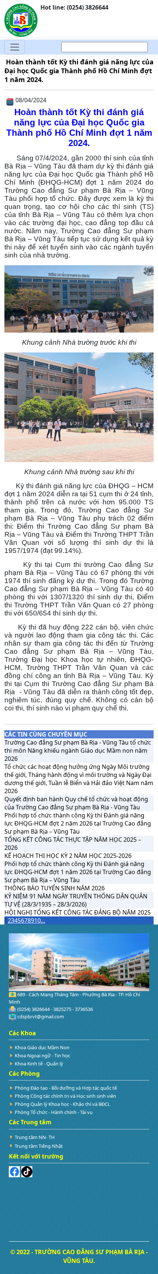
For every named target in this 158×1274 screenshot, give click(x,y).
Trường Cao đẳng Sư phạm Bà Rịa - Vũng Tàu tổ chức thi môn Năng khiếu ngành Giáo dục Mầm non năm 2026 (77, 750)
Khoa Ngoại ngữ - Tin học (42, 1055)
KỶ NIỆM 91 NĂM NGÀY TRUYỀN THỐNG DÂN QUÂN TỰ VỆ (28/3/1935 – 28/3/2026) (75, 900)
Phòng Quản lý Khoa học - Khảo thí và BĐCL (62, 1104)
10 (37, 920)
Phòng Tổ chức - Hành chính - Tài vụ (54, 1112)
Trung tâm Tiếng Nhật (39, 1146)
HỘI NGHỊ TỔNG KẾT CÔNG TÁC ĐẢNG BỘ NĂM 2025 (77, 912)
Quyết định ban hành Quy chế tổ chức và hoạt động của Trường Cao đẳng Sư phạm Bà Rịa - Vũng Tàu (76, 803)
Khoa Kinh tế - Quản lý (39, 1063)
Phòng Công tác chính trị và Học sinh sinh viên (65, 1096)
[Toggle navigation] (14, 47)
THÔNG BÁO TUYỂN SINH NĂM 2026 (54, 888)
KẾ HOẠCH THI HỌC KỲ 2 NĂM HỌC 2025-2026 (68, 856)
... (43, 920)
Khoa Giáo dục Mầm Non (42, 1047)
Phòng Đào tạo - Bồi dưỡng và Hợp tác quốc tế (66, 1088)
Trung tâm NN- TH (35, 1137)
